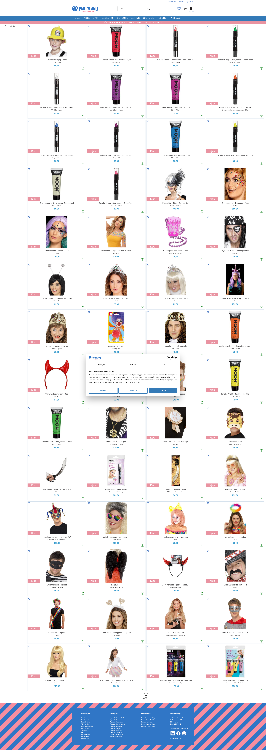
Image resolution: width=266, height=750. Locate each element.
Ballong (107, 18)
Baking (135, 18)
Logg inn (191, 12)
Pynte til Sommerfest (117, 718)
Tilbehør (162, 18)
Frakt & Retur (85, 722)
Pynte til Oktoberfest (116, 720)
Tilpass (131, 390)
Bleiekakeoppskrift (116, 736)
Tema (76, 18)
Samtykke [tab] (101, 365)
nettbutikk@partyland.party (179, 728)
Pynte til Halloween (116, 722)
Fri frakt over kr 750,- (148, 718)
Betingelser (85, 736)
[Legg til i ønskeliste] (29, 25)
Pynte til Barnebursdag (117, 724)
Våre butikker (85, 724)
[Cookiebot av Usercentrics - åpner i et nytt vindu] (168, 357)
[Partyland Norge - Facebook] (178, 733)
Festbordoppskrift (116, 732)
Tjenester (190, 1)
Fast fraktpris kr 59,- (148, 720)
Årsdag (176, 18)
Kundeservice (85, 720)
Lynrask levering (146, 722)
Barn (96, 18)
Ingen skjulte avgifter (148, 724)
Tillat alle (163, 390)
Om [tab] (164, 365)
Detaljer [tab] (133, 365)
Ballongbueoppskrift (116, 734)
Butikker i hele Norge (148, 726)
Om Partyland (85, 718)
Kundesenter (172, 1)
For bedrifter (85, 728)
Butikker (181, 1)
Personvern (85, 738)
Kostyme (148, 18)
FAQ (82, 732)
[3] (146, 694)
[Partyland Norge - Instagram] (184, 733)
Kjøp (33, 55)
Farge (87, 18)
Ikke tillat (103, 390)
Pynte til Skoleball (116, 726)
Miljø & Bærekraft (87, 726)
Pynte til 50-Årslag (116, 730)
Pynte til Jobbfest (115, 728)
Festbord (122, 18)
